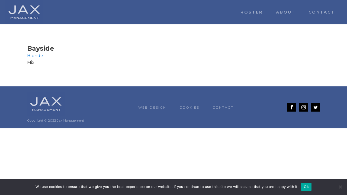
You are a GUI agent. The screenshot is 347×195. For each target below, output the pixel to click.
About (285, 12)
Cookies (189, 107)
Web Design (152, 107)
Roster (251, 12)
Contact (322, 12)
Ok (306, 186)
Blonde (35, 55)
